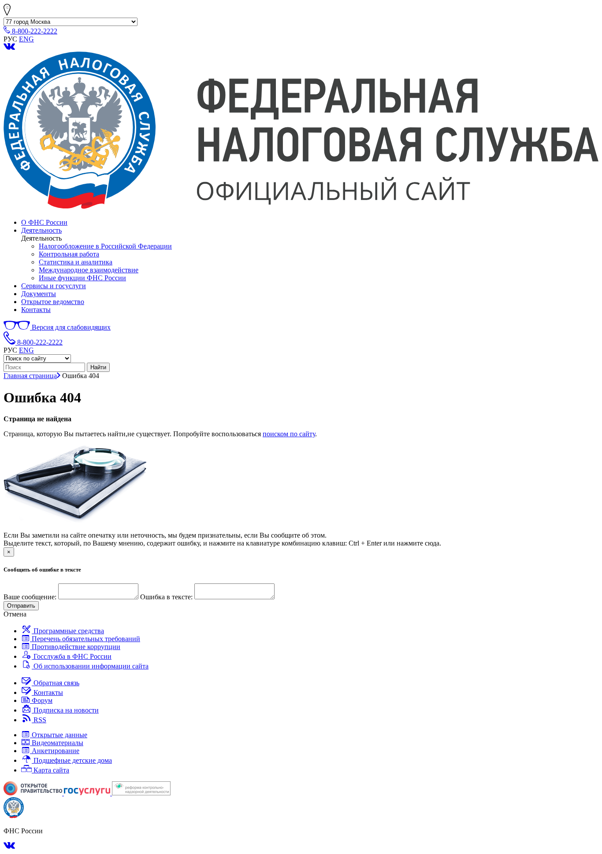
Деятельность (41, 230)
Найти (98, 367)
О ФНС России (44, 222)
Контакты (36, 309)
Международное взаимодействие (88, 270)
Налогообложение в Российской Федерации (105, 246)
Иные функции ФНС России (82, 278)
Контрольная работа (69, 254)
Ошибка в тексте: (166, 597)
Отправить (21, 605)
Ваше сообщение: (30, 597)
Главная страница (30, 375)
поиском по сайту (289, 434)
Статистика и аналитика (75, 262)
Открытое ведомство (52, 301)
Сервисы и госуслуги (53, 286)
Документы (38, 293)
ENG (26, 39)
